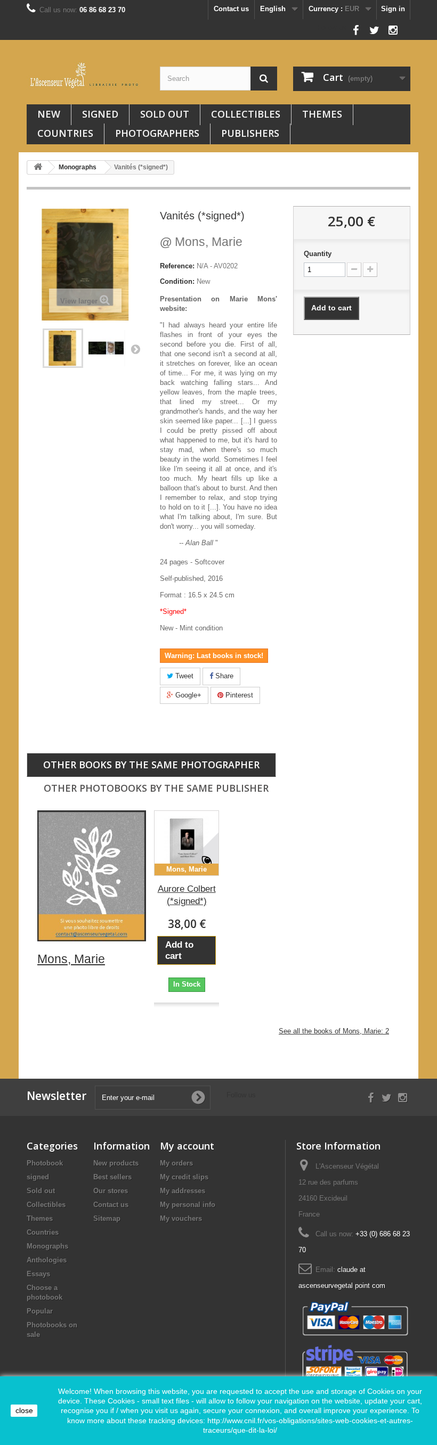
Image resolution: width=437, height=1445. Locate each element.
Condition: (177, 281)
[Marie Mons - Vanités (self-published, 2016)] (63, 348)
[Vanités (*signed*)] (106, 348)
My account (187, 1145)
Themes (322, 114)
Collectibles (245, 114)
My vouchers (181, 1218)
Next (135, 348)
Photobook (45, 1163)
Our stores (110, 1191)
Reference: (177, 266)
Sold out (164, 114)
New (48, 114)
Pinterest (238, 695)
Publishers (250, 133)
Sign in (393, 9)
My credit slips (184, 1177)
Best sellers (112, 1177)
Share (223, 676)
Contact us (231, 9)
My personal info (187, 1205)
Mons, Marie (201, 242)
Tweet (183, 676)
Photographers (157, 133)
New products (116, 1163)
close (24, 1410)
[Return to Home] (38, 167)
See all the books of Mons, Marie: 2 (334, 1031)
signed (100, 114)
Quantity (317, 254)
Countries (65, 133)
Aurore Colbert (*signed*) (187, 895)
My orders (176, 1163)
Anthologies (47, 1260)
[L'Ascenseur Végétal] (85, 75)
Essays (38, 1274)
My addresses (182, 1191)
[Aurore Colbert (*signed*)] (186, 843)
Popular (40, 1311)
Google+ (187, 695)
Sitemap (106, 1218)
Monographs (47, 1246)
